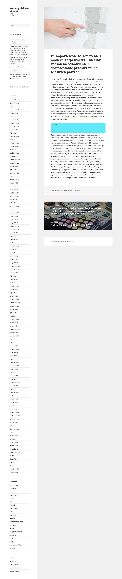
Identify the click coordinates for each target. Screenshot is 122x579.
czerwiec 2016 (14, 429)
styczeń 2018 (14, 376)
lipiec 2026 (13, 100)
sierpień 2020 (14, 309)
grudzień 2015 (14, 446)
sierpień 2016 (14, 422)
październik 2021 (15, 266)
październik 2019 (15, 329)
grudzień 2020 (14, 299)
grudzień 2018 (14, 349)
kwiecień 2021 (14, 286)
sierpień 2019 (14, 333)
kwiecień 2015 (14, 469)
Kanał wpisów (14, 564)
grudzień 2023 (14, 193)
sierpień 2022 (14, 233)
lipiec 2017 (13, 389)
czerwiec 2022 (14, 239)
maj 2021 (12, 283)
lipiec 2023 (13, 203)
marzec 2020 (14, 323)
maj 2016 (12, 432)
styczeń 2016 (14, 442)
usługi (11, 542)
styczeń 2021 (14, 296)
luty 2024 (12, 186)
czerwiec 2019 (14, 336)
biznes (12, 492)
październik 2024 (15, 160)
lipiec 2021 (13, 276)
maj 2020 (12, 316)
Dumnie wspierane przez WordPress (62, 241)
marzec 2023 (14, 216)
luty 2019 (12, 343)
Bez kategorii (14, 488)
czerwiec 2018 (14, 362)
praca (11, 512)
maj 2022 (12, 243)
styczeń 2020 (14, 326)
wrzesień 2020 (14, 306)
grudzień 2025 (14, 123)
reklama (12, 518)
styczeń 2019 (14, 346)
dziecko (12, 498)
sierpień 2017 (14, 386)
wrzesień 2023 (14, 196)
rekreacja (13, 525)
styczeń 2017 (14, 409)
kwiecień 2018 (14, 366)
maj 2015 (12, 466)
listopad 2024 (14, 156)
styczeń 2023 (14, 219)
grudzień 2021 (14, 259)
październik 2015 (15, 452)
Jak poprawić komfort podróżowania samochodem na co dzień (19, 69)
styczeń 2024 (14, 190)
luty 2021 (12, 293)
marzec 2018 (14, 369)
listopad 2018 (14, 353)
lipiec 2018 (13, 359)
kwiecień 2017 (14, 399)
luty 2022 (12, 253)
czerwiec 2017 (14, 392)
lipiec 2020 (13, 313)
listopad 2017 (14, 379)
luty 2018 (12, 372)
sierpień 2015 (14, 459)
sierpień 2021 (14, 273)
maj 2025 (12, 140)
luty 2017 (12, 406)
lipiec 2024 (13, 170)
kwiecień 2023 (14, 213)
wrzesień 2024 (14, 163)
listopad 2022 (14, 223)
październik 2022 (15, 226)
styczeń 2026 (14, 120)
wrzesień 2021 (14, 269)
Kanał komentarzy (15, 568)
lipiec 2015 (13, 462)
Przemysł (13, 515)
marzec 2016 (14, 436)
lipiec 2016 (13, 426)
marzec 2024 (14, 183)
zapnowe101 (69, 190)
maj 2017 (12, 396)
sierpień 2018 (14, 356)
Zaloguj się (13, 561)
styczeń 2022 (14, 256)
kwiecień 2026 (14, 110)
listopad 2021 (14, 263)
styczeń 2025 (14, 150)
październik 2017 (15, 382)
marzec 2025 (14, 146)
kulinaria (12, 505)
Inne (11, 502)
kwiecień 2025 (14, 143)
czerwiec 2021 (14, 279)
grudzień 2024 (14, 153)
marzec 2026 (14, 113)
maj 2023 (12, 210)
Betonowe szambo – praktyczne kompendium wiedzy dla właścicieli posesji (20, 41)
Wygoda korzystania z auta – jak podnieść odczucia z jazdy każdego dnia (20, 76)
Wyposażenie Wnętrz (16, 545)
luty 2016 (12, 439)
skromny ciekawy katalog (19, 9)
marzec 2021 (14, 289)
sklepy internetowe (16, 532)
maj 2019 (12, 339)
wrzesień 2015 (14, 456)
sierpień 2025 (14, 130)
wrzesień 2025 (14, 126)
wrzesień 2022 (14, 229)
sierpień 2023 (14, 200)
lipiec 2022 (13, 236)
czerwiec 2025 (14, 136)
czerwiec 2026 (14, 103)
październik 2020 (15, 303)
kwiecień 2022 (14, 246)
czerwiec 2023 (14, 206)
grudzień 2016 (14, 412)
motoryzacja (14, 508)
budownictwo (14, 495)
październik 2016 (15, 416)
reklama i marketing (16, 522)
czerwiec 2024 (14, 173)
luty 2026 (12, 116)
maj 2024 (12, 176)
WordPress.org (14, 571)
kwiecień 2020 (14, 319)
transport (13, 535)
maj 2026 (12, 106)
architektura (14, 485)
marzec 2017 (14, 402)
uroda (11, 538)
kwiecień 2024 (14, 180)
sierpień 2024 (14, 166)
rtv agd (12, 528)
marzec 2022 (14, 249)
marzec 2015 (14, 472)
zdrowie (12, 548)
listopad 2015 (14, 449)
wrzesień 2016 (14, 419)
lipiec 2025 (13, 133)
